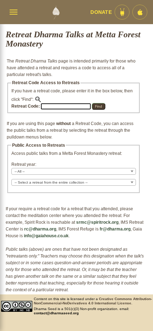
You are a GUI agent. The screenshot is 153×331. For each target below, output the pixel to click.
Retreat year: (23, 164)
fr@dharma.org (115, 229)
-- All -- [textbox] (20, 171)
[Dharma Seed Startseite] (55, 12)
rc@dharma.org (40, 229)
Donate (101, 12)
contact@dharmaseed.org (56, 313)
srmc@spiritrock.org (97, 222)
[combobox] (73, 171)
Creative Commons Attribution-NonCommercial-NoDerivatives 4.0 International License (93, 301)
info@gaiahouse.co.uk (46, 235)
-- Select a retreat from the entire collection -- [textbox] (51, 182)
